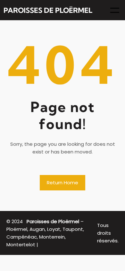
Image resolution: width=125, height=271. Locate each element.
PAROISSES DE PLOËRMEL (48, 10)
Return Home (62, 182)
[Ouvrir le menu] (114, 10)
